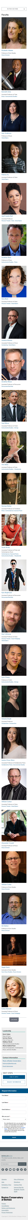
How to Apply (14, 1077)
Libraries (4, 1179)
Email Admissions (8, 1066)
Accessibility (5, 1210)
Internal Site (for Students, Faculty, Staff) (19, 1189)
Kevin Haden (6, 1034)
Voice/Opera (5, 138)
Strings (16, 428)
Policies (4, 1204)
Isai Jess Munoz (7, 1038)
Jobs (3, 1182)
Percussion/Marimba (7, 386)
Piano (15, 262)
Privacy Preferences (7, 1212)
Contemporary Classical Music (13, 511)
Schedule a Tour (6, 1185)
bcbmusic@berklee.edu (9, 1063)
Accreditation (5, 1206)
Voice (12, 221)
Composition (5, 723)
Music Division (6, 55)
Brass (3, 96)
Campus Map (18, 1185)
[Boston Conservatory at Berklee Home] (14, 1198)
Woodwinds (17, 469)
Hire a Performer (19, 1179)
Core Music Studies (7, 972)
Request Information (14, 1082)
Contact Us (5, 1187)
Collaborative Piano (7, 765)
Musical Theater (6, 221)
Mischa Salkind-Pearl (9, 1046)
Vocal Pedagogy (15, 639)
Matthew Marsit (7, 1042)
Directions (17, 1182)
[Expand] (24, 9)
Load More (14, 1019)
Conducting (5, 345)
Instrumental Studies (11, 96)
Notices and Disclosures (8, 1208)
